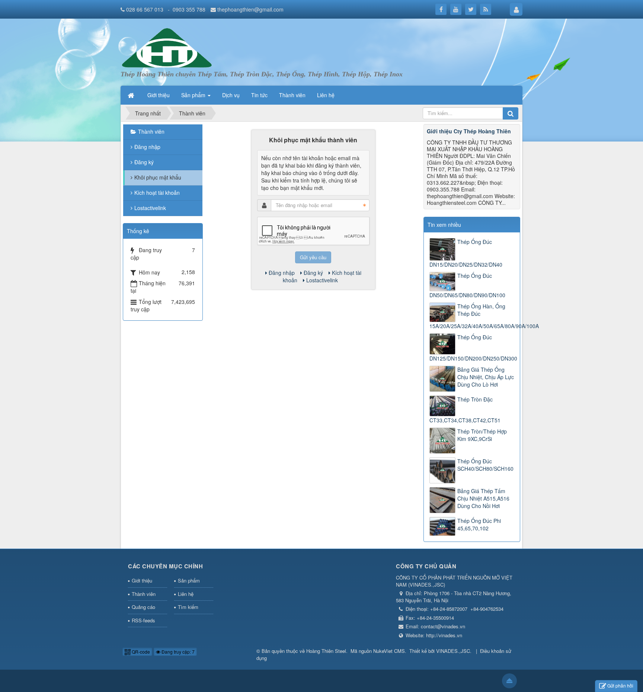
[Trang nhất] (131, 95)
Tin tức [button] (259, 95)
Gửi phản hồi (620, 685)
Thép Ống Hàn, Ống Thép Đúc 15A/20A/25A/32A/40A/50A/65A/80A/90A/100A (471, 316)
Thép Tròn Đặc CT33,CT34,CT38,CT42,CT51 (464, 410)
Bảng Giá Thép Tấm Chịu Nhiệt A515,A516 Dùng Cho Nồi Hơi (483, 498)
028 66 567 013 (145, 9)
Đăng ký (313, 272)
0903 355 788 (189, 9)
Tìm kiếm (188, 606)
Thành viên (151, 131)
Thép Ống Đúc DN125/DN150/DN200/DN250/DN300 (471, 347)
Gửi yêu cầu (313, 257)
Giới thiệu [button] (158, 95)
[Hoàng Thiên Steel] (169, 47)
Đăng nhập (282, 272)
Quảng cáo (143, 606)
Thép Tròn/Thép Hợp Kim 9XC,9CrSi (482, 435)
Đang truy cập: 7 (177, 651)
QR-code (140, 651)
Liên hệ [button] (326, 95)
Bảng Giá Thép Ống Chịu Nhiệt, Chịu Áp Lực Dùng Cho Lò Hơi (485, 377)
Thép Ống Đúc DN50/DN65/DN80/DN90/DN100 (467, 285)
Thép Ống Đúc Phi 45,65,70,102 (479, 524)
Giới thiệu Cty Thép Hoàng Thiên (469, 131)
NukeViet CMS (389, 650)
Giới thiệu (142, 580)
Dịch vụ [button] (231, 95)
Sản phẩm (189, 580)
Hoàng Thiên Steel (326, 650)
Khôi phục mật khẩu (157, 177)
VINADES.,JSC (453, 650)
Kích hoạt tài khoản (157, 192)
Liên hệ (185, 593)
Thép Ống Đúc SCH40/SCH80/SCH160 (485, 464)
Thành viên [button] (292, 95)
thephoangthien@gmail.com (250, 9)
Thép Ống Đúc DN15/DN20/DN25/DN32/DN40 (465, 253)
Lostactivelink (322, 280)
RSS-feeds (143, 620)
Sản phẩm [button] (194, 95)
